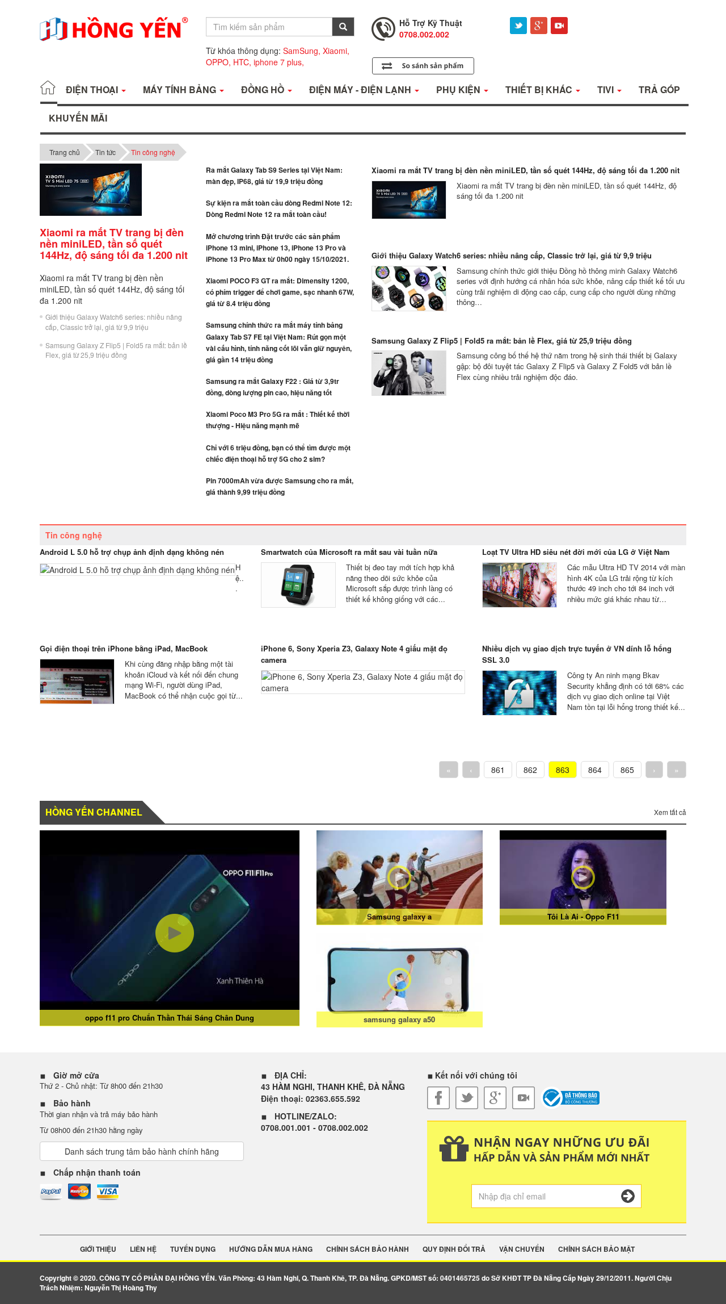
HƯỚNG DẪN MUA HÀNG (271, 1249)
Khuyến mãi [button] (78, 117)
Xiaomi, (336, 50)
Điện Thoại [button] (93, 89)
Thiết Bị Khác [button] (540, 89)
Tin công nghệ (153, 152)
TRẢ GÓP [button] (659, 89)
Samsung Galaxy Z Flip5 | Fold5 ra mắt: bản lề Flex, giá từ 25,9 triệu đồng (116, 350)
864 (595, 769)
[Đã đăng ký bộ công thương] (570, 1097)
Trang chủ (64, 152)
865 (627, 769)
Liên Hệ (143, 1249)
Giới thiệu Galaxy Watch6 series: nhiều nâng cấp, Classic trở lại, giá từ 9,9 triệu (113, 321)
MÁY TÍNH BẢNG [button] (180, 89)
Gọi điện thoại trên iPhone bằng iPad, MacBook (124, 648)
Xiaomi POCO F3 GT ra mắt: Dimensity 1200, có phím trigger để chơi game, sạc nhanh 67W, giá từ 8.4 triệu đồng (280, 291)
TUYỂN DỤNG (193, 1249)
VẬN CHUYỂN (521, 1249)
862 (530, 769)
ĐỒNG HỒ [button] (263, 89)
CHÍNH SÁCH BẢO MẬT (596, 1249)
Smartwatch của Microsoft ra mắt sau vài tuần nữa (349, 551)
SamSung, (301, 50)
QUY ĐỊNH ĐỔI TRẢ (454, 1249)
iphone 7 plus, (279, 62)
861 (498, 769)
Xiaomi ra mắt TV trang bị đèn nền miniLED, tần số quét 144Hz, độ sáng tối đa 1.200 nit (525, 170)
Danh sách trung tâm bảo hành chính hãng (142, 1151)
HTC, (242, 62)
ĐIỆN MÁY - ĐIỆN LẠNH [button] (361, 89)
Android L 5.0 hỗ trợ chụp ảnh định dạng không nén (132, 551)
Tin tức (105, 152)
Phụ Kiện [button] (459, 89)
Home (48, 90)
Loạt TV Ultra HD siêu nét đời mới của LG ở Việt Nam (576, 551)
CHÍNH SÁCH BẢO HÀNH (367, 1249)
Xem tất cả (670, 812)
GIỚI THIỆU (98, 1249)
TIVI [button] (606, 89)
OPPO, (218, 62)
